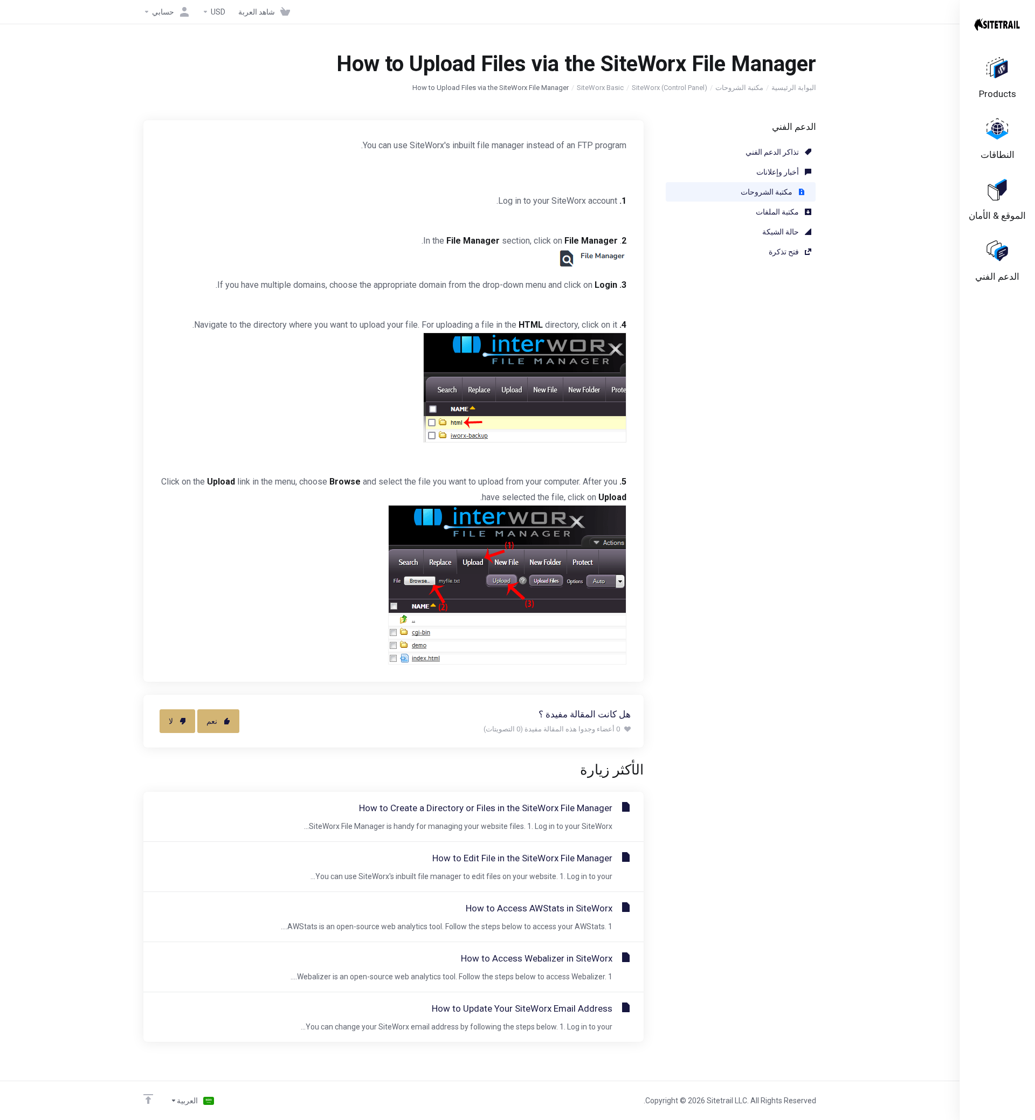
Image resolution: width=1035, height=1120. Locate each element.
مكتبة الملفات (778, 212)
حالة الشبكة (781, 231)
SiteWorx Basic (600, 88)
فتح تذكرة (785, 251)
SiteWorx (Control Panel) (669, 88)
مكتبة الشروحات (739, 88)
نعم (211, 721)
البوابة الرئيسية (793, 88)
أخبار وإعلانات (778, 172)
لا (171, 721)
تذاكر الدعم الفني (773, 152)
